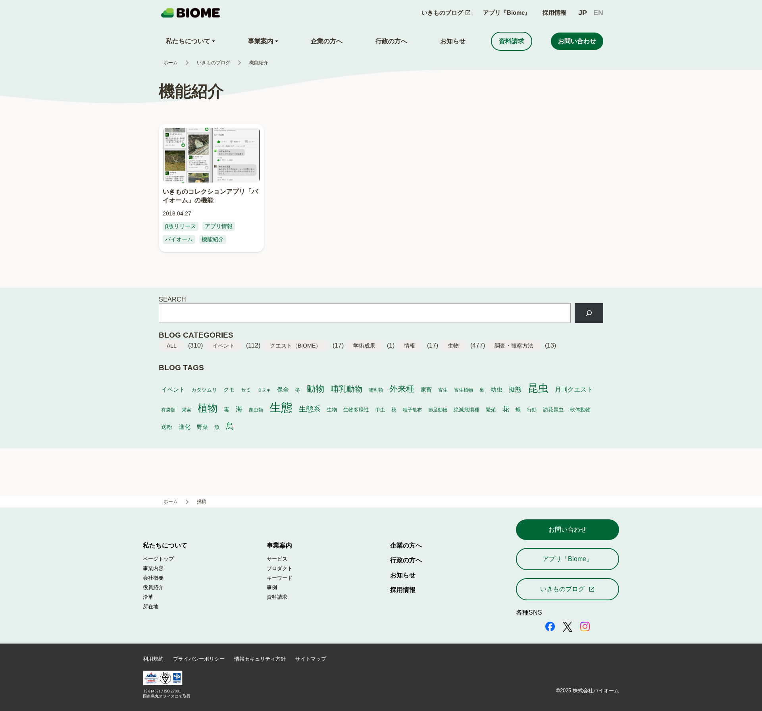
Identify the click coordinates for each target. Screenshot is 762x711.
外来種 (401, 388)
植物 (207, 407)
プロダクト (279, 568)
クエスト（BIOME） (295, 345)
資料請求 (277, 597)
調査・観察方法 (514, 345)
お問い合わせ (567, 529)
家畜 (426, 390)
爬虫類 (256, 409)
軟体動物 (580, 410)
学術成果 (364, 345)
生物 (453, 345)
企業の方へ (406, 545)
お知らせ (403, 574)
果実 (186, 409)
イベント (223, 345)
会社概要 (153, 578)
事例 (272, 587)
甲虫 (380, 409)
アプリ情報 (219, 226)
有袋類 (168, 409)
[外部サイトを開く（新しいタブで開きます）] (550, 627)
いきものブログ (213, 62)
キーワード (279, 578)
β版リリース (180, 226)
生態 (280, 407)
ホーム (171, 62)
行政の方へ (406, 559)
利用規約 (153, 659)
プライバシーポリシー (199, 659)
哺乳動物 (346, 388)
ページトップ (158, 559)
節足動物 (437, 409)
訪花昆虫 (553, 410)
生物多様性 (356, 410)
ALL (172, 345)
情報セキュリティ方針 (260, 659)
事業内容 (153, 568)
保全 (283, 389)
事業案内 (279, 545)
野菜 (202, 427)
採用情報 (554, 12)
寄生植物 (463, 389)
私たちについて (165, 545)
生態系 (309, 409)
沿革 (148, 597)
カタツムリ (204, 390)
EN (598, 13)
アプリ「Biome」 (568, 558)
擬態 (515, 389)
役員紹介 (153, 587)
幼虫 (496, 389)
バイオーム (179, 239)
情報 (409, 345)
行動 (532, 409)
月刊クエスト (574, 389)
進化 (184, 426)
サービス (277, 559)
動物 (315, 389)
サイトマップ (310, 659)
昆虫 (538, 388)
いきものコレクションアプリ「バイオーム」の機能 (210, 196)
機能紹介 (213, 239)
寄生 (443, 389)
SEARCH (172, 299)
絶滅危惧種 (466, 410)
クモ (229, 390)
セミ (246, 390)
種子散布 (412, 409)
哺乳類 (376, 389)
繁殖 (491, 410)
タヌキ (264, 390)
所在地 (150, 606)
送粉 (166, 427)
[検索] (589, 313)
